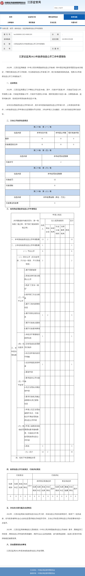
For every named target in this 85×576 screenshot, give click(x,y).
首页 (10, 17)
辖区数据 (32, 22)
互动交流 (53, 22)
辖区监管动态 (53, 17)
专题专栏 (74, 22)
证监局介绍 (32, 17)
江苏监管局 (34, 2)
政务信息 (74, 17)
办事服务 (11, 22)
